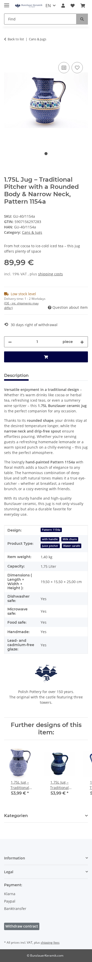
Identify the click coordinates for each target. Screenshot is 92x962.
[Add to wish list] (77, 67)
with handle (50, 539)
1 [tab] (46, 153)
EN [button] (48, 5)
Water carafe (71, 546)
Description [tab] (16, 375)
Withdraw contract (21, 926)
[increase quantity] (82, 342)
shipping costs (50, 274)
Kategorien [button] (16, 815)
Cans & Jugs (32, 232)
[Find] (82, 19)
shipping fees (50, 942)
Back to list (16, 39)
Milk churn (70, 539)
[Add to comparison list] (64, 67)
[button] (63, 6)
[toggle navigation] (6, 3)
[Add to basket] (8, 55)
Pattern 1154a (51, 530)
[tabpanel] (46, 100)
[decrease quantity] (10, 342)
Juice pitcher (50, 546)
